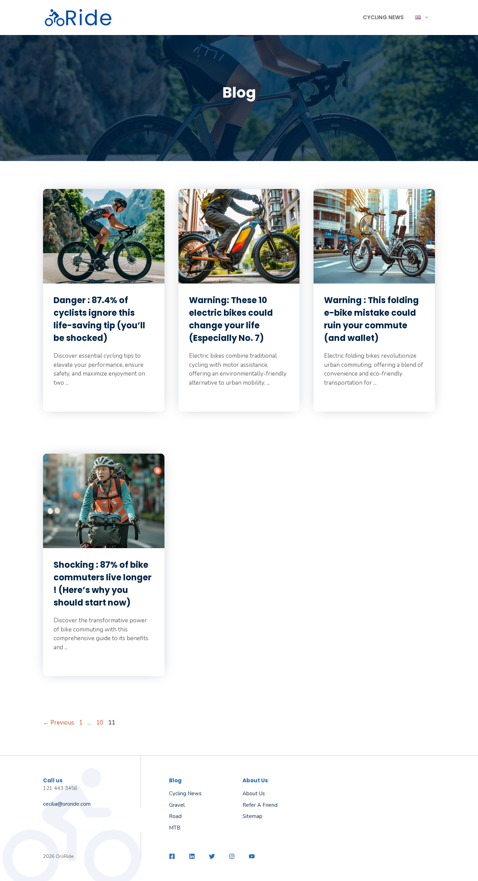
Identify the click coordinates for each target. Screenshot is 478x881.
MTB (175, 827)
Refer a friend (259, 805)
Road (175, 816)
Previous (58, 723)
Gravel (177, 805)
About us (253, 793)
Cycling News (383, 17)
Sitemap (252, 816)
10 (100, 723)
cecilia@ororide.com (67, 803)
